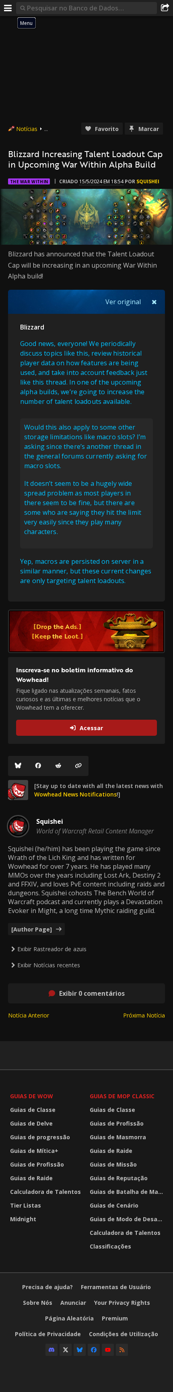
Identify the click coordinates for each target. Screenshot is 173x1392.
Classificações (110, 1246)
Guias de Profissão (37, 1164)
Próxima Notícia (144, 1015)
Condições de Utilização (123, 1334)
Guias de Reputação (119, 1178)
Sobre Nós (37, 1302)
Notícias (26, 129)
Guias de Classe (33, 1110)
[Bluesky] (18, 766)
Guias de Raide (31, 1178)
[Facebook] (38, 766)
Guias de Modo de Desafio (127, 1219)
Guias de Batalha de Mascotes (127, 1191)
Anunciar (73, 1302)
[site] (18, 790)
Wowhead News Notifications (75, 794)
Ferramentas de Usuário (116, 1287)
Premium (115, 1318)
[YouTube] (108, 1350)
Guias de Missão (113, 1164)
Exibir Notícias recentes (48, 965)
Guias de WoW (31, 1096)
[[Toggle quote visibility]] (154, 302)
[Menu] (8, 8)
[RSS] (122, 1350)
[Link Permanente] (78, 766)
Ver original (123, 302)
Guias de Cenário (114, 1205)
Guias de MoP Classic (122, 1096)
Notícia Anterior (28, 1015)
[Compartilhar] (165, 8)
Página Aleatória (69, 1318)
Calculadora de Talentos (45, 1191)
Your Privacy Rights (122, 1302)
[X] (66, 1350)
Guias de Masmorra (118, 1137)
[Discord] (51, 1350)
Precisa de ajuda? (47, 1287)
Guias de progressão (40, 1137)
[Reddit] (58, 766)
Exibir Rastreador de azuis (51, 949)
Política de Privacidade (48, 1334)
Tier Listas (25, 1205)
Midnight (23, 1219)
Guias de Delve (31, 1123)
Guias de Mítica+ (34, 1151)
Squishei (147, 181)
